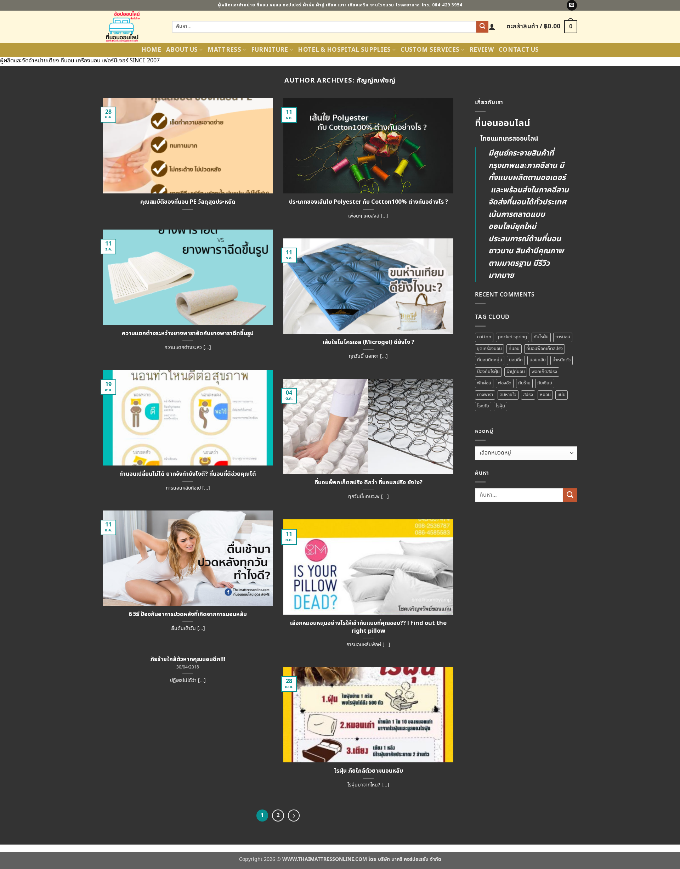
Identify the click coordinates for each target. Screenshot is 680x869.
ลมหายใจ (508, 394)
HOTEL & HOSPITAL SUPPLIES (344, 50)
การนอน (562, 337)
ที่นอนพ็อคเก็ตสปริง (544, 348)
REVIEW (481, 50)
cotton (484, 337)
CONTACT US (519, 50)
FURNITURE (269, 50)
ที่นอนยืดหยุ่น (489, 360)
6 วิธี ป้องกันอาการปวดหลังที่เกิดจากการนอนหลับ (188, 614)
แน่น (561, 394)
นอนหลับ (537, 360)
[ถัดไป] (294, 815)
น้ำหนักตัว (561, 360)
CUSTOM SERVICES (430, 50)
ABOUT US (182, 50)
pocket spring (512, 337)
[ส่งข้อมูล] (482, 27)
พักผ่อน (484, 383)
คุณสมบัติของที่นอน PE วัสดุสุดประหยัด (188, 202)
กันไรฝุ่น (541, 337)
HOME (151, 50)
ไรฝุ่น (500, 406)
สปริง (528, 394)
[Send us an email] (572, 5)
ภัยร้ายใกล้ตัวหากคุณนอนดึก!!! (188, 659)
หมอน (545, 394)
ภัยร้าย (524, 383)
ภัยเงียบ (544, 383)
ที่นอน (514, 348)
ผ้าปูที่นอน (515, 371)
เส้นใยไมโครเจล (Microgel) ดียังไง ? (368, 342)
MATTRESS (224, 50)
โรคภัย (483, 406)
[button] (491, 26)
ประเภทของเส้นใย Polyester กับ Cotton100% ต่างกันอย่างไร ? (368, 202)
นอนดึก (516, 360)
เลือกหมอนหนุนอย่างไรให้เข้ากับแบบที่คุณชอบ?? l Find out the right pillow (368, 626)
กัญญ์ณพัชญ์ (376, 80)
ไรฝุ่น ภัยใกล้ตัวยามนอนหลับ (368, 771)
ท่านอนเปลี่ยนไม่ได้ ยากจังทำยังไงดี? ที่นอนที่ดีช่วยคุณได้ (187, 474)
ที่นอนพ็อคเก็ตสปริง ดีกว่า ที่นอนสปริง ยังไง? (368, 482)
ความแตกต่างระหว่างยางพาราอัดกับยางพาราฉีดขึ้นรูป (188, 333)
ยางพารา (485, 394)
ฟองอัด (504, 383)
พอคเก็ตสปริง (544, 371)
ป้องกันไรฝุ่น (488, 371)
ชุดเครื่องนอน (489, 348)
